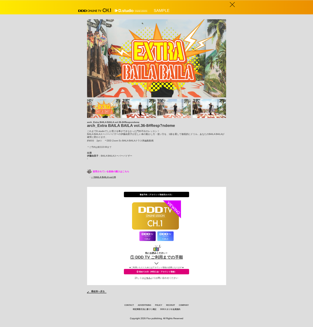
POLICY (158, 305)
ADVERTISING (144, 305)
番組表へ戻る (98, 291)
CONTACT (129, 305)
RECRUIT (170, 305)
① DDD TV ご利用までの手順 (156, 257)
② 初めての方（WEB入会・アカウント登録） (156, 271)
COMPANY (184, 305)
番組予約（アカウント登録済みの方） (156, 194)
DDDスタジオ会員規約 (170, 309)
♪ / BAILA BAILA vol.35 (103, 177)
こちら (147, 278)
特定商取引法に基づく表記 (144, 309)
